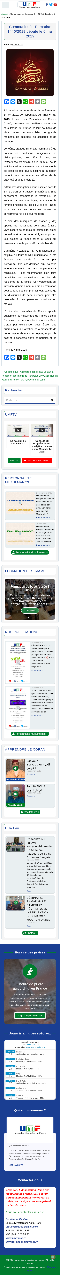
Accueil (4, 14)
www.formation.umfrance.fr (22, 1241)
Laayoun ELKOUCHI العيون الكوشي (38, 764)
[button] (30, 552)
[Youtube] (55, 4)
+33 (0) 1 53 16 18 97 (17, 1230)
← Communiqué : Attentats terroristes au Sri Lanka (27, 372)
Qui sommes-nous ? (19, 1145)
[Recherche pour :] (30, 400)
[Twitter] (51, 4)
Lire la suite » (43, 517)
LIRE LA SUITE (16, 1165)
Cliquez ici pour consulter (30, 1015)
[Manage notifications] (53, 1257)
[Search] (52, 400)
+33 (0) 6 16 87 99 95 (17, 1234)
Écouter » (31, 774)
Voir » (29, 891)
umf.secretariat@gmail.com (22, 1226)
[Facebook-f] (46, 4)
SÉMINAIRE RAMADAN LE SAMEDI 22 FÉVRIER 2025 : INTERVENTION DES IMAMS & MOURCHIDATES (38, 908)
